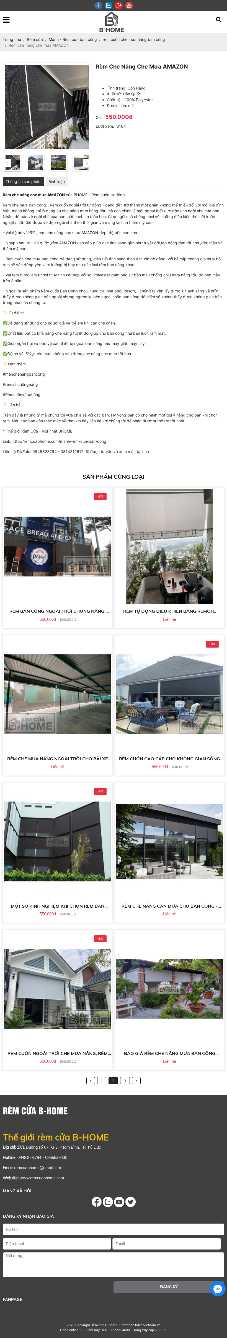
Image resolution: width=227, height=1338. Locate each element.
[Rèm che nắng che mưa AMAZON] (13, 163)
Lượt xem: (105, 126)
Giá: (99, 117)
